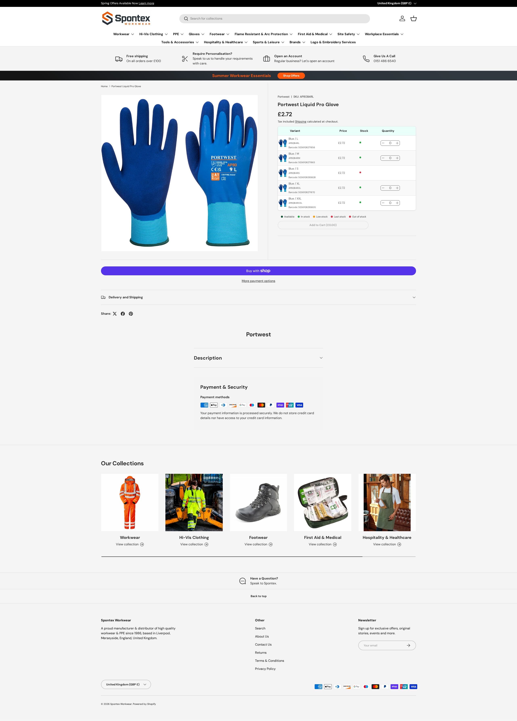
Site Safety (346, 34)
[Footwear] (258, 502)
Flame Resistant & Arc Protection (261, 34)
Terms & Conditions (269, 661)
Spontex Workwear (121, 704)
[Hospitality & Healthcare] (387, 502)
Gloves (194, 34)
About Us (262, 636)
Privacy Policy (265, 669)
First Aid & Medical (313, 34)
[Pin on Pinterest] (131, 314)
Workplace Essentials (382, 34)
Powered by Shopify (144, 704)
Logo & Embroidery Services (333, 42)
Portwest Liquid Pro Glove (126, 86)
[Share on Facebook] (123, 314)
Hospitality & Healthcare (223, 42)
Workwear (121, 34)
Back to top (259, 596)
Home (104, 86)
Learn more (146, 3)
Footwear (217, 34)
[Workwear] (130, 502)
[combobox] (274, 18)
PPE (176, 34)
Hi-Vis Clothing (151, 34)
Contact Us (263, 644)
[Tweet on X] (115, 314)
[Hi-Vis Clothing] (194, 502)
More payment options (258, 281)
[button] (413, 18)
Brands (295, 42)
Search (260, 628)
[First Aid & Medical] (322, 502)
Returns (261, 652)
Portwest (284, 96)
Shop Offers (291, 75)
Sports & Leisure (266, 42)
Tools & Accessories (177, 42)
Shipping (300, 121)
